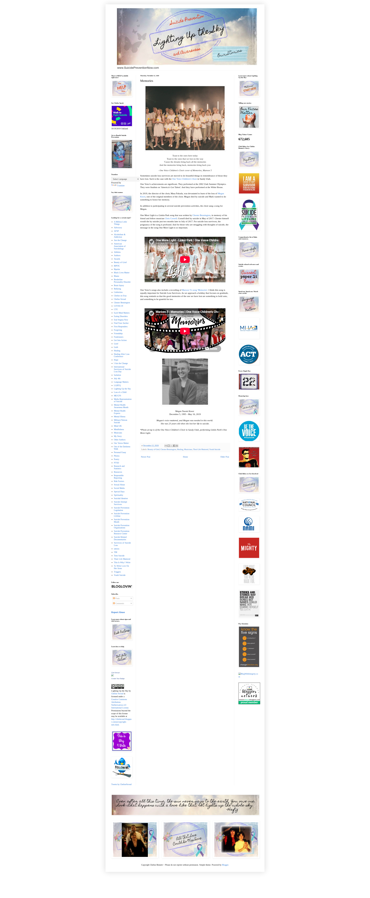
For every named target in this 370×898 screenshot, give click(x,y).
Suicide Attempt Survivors (120, 503)
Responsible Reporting (119, 476)
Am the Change (120, 240)
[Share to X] (171, 445)
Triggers (117, 572)
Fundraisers (118, 337)
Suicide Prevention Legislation (121, 509)
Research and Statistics (119, 467)
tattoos (116, 549)
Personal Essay (120, 452)
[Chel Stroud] (112, 676)
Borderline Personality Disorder (122, 280)
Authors (117, 255)
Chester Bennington (201, 215)
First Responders (120, 326)
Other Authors (119, 440)
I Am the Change (121, 363)
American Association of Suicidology (120, 246)
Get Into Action (120, 340)
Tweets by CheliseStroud (121, 784)
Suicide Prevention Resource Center (121, 532)
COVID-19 (118, 306)
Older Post (224, 457)
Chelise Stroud (120, 299)
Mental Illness (119, 417)
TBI (115, 552)
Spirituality (118, 495)
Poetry (116, 459)
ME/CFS (117, 396)
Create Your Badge (118, 678)
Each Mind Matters (122, 313)
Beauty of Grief (154, 449)
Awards (117, 259)
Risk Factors (119, 481)
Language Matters (121, 382)
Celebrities (118, 292)
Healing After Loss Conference (121, 355)
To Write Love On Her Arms (121, 567)
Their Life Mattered (200, 449)
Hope (116, 360)
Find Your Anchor (121, 323)
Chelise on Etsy (120, 296)
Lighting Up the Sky (122, 389)
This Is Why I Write (122, 562)
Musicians (188, 449)
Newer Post (145, 457)
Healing (180, 449)
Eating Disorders (121, 316)
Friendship (118, 333)
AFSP (116, 231)
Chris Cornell (171, 218)
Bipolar (117, 269)
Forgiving (118, 330)
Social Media (119, 488)
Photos (116, 456)
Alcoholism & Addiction (119, 235)
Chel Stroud (115, 673)
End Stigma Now (121, 320)
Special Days (119, 492)
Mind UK (118, 426)
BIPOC (117, 266)
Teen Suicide (119, 556)
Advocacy (118, 228)
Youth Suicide (214, 449)
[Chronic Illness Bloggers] (249, 704)
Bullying (117, 289)
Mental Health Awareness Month (121, 406)
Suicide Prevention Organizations (121, 526)
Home (185, 457)
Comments (119, 603)
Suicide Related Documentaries (120, 538)
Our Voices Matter (121, 443)
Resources (118, 472)
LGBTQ (117, 385)
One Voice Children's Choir (184, 179)
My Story (118, 436)
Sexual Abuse (119, 485)
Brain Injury (119, 285)
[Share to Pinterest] (176, 445)
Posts (117, 598)
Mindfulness (119, 429)
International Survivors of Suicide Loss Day (122, 369)
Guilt (116, 347)
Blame (116, 276)
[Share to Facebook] (174, 445)
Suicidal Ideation (121, 498)
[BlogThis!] (168, 445)
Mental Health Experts (119, 412)
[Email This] (165, 445)
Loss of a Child (120, 392)
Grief (116, 344)
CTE (116, 309)
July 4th (117, 378)
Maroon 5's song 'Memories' (194, 290)
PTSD (116, 463)
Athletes (117, 252)
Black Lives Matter (122, 273)
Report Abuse (118, 612)
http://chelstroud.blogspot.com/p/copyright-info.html (121, 722)
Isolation (117, 375)
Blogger (225, 865)
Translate (121, 186)
